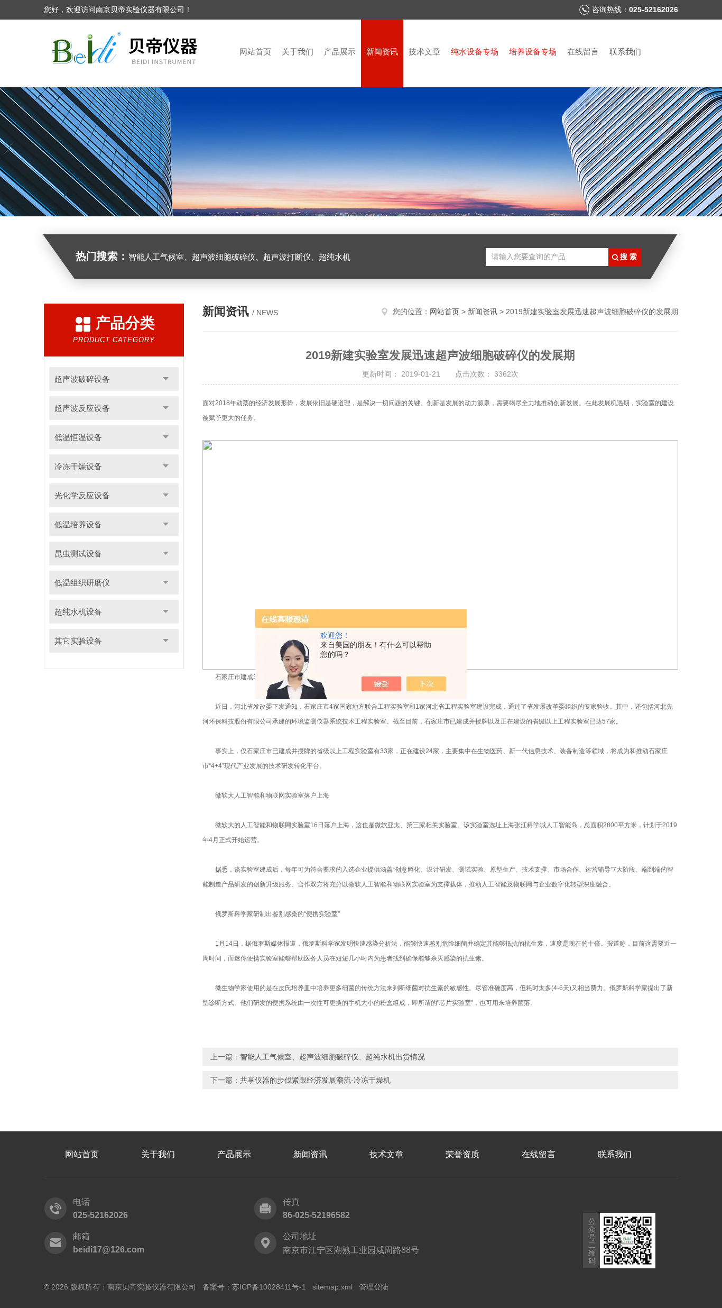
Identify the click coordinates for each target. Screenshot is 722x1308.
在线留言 (583, 51)
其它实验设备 (78, 640)
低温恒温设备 (78, 437)
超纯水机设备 (78, 611)
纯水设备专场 (474, 51)
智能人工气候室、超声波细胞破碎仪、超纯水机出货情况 (332, 1057)
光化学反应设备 (82, 495)
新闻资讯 (382, 51)
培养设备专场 (533, 51)
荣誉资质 (462, 1154)
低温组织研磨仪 (82, 582)
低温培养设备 (78, 524)
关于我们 (297, 51)
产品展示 (340, 51)
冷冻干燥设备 (78, 466)
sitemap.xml (332, 1287)
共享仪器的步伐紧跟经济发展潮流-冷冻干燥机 (315, 1080)
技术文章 (424, 51)
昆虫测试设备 (78, 553)
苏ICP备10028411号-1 (269, 1287)
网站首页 (255, 51)
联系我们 (625, 51)
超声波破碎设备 (82, 378)
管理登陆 (373, 1287)
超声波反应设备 (82, 408)
